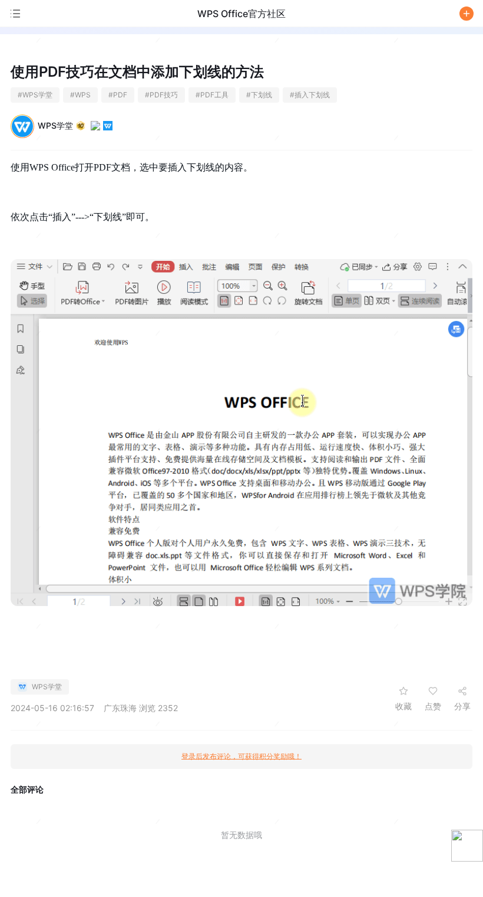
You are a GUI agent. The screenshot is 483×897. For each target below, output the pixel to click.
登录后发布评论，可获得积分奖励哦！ (241, 756)
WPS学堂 (55, 125)
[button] (466, 13)
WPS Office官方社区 (241, 13)
